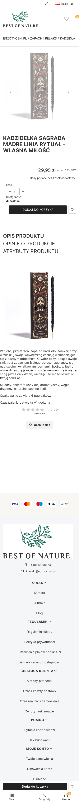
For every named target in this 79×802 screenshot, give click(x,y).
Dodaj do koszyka (37, 210)
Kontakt (39, 593)
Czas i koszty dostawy (39, 691)
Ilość (9, 184)
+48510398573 (41, 564)
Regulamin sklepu (39, 632)
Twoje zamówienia (39, 759)
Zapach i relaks (43, 38)
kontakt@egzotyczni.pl (40, 571)
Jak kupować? (39, 740)
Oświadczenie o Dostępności (39, 662)
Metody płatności (39, 681)
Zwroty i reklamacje (39, 711)
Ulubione (39, 779)
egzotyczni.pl (15, 38)
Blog (39, 613)
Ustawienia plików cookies (38, 652)
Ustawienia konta (39, 769)
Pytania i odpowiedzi (39, 730)
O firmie (39, 603)
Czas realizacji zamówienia (39, 701)
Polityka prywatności (39, 642)
